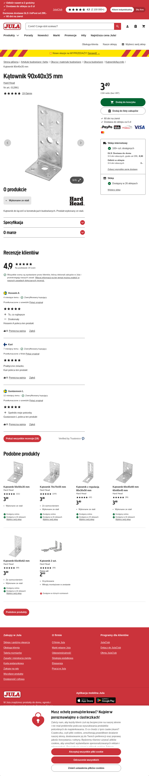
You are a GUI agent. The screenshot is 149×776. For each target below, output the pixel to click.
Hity (83, 35)
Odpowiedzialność (61, 653)
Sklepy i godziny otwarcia (16, 642)
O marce (9, 232)
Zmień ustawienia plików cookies (86, 768)
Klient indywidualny (122, 9)
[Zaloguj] (127, 26)
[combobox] (73, 26)
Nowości (43, 35)
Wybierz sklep (114, 190)
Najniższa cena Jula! (103, 35)
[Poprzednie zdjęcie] (7, 142)
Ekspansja (57, 663)
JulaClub (57, 9)
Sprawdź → (94, 53)
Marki (56, 35)
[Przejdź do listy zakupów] (135, 26)
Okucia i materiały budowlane (66, 62)
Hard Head (9, 83)
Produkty (9, 35)
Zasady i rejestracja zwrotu (17, 658)
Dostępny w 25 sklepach (89, 518)
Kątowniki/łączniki (114, 62)
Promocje (71, 35)
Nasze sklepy (110, 44)
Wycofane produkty (13, 674)
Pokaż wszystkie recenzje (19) (22, 438)
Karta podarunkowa (13, 663)
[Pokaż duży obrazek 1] (44, 143)
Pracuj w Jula (59, 668)
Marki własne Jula (61, 647)
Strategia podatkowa (62, 658)
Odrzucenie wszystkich (86, 760)
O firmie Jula (58, 642)
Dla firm (140, 9)
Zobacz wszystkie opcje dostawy (123, 169)
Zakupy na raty (11, 668)
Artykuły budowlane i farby (34, 62)
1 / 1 (74, 180)
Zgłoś (32, 331)
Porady (28, 35)
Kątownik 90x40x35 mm (15, 66)
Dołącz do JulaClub (111, 647)
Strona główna (10, 62)
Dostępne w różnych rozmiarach (55, 593)
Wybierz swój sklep (136, 44)
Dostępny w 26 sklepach (16, 518)
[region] (74, 741)
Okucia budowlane (93, 62)
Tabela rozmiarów (12, 653)
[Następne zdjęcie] (80, 142)
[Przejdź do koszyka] (143, 26)
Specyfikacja (13, 222)
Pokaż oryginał (36, 302)
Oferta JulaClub (109, 653)
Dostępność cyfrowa (13, 679)
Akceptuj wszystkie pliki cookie (86, 752)
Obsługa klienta (90, 44)
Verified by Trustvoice (70, 438)
